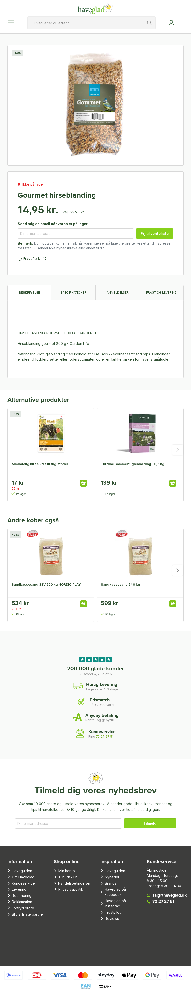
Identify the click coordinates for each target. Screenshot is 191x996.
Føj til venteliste (155, 233)
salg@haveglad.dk (169, 895)
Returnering (21, 895)
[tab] (29, 292)
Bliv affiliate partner (28, 914)
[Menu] (12, 22)
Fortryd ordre (23, 908)
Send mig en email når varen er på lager (53, 224)
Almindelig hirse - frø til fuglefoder (40, 464)
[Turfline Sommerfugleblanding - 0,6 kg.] (140, 433)
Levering (19, 889)
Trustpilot (113, 912)
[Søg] (149, 23)
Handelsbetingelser (74, 883)
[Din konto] (172, 23)
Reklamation (22, 902)
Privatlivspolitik (70, 889)
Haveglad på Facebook (115, 892)
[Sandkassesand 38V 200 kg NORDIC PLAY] (51, 554)
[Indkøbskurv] (181, 21)
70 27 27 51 (105, 736)
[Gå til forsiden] (95, 8)
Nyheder (112, 877)
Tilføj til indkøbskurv (83, 483)
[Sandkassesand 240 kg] (140, 554)
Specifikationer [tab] (73, 292)
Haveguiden (22, 871)
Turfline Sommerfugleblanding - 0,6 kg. (133, 464)
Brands (110, 883)
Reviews (112, 918)
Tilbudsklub (68, 877)
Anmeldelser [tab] (118, 292)
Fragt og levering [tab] (161, 292)
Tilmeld (149, 823)
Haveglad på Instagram (115, 903)
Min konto (66, 871)
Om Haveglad (23, 877)
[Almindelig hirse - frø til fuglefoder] (51, 433)
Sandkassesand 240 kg (120, 584)
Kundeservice (23, 883)
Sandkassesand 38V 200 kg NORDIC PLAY (46, 584)
